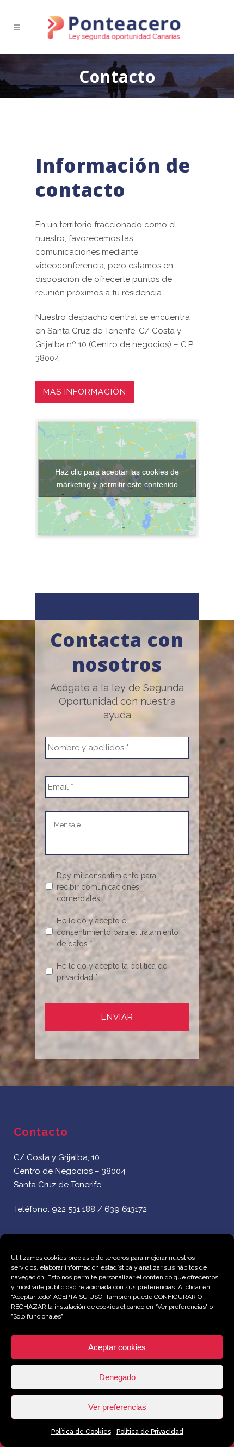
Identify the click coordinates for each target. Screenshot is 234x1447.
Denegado (117, 1377)
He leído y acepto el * (117, 932)
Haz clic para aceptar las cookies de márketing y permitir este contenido (117, 478)
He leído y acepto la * (112, 972)
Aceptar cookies (117, 1347)
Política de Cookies (81, 1432)
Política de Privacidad (149, 1432)
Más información (84, 392)
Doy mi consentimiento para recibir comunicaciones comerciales (106, 887)
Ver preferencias (117, 1407)
